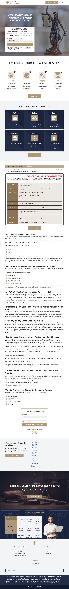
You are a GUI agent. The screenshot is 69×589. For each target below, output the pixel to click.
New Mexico (38, 533)
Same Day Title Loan (20, 551)
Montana (29, 530)
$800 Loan (34, 457)
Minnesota (29, 528)
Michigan (21, 528)
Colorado (21, 519)
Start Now (20, 44)
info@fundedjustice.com (34, 563)
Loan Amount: (9, 38)
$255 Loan (34, 447)
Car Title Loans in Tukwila (14, 401)
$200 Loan (34, 445)
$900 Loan (34, 458)
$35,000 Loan (34, 466)
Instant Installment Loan (20, 555)
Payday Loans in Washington (21, 236)
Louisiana (29, 526)
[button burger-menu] (59, 2)
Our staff (49, 551)
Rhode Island (38, 537)
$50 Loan (34, 442)
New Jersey (29, 533)
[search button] (62, 2)
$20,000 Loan (34, 465)
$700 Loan (34, 455)
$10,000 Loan (34, 463)
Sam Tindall (9, 576)
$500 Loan (34, 452)
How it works (49, 553)
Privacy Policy (10, 48)
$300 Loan (34, 449)
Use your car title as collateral (21, 35)
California (37, 517)
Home (8, 166)
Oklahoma (37, 535)
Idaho (29, 521)
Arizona (29, 517)
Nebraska (38, 530)
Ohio (29, 535)
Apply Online (34, 496)
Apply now (51, 2)
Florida (37, 519)
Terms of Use (15, 48)
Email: (21, 38)
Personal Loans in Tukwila (14, 398)
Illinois (37, 521)
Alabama (21, 517)
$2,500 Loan (34, 462)
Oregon (21, 537)
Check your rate (14, 455)
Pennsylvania (29, 537)
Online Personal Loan (20, 553)
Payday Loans (14, 166)
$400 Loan (34, 450)
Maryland (38, 526)
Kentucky (21, 526)
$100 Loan (34, 444)
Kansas (37, 523)
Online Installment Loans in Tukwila (16, 395)
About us (49, 550)
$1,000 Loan (34, 460)
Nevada (21, 533)
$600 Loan (34, 454)
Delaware (29, 519)
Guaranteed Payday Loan (20, 550)
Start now (34, 155)
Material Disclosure (11, 570)
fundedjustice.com (32, 586)
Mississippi (37, 528)
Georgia (21, 521)
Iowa (29, 523)
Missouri (21, 530)
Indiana (21, 523)
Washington (22, 166)
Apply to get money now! (34, 424)
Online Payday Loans (23, 295)
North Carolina (21, 535)
